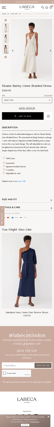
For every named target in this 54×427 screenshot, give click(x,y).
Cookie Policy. (34, 422)
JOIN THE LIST (43, 365)
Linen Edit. (22, 181)
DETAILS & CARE (11, 207)
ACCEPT (25, 425)
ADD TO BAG (25, 116)
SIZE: (3, 95)
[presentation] (1, 2)
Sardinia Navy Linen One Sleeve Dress (27, 312)
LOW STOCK (27, 108)
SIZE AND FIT (9, 199)
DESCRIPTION (10, 127)
